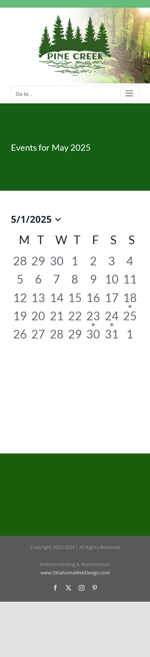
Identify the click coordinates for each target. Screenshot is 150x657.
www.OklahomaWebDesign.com (75, 572)
